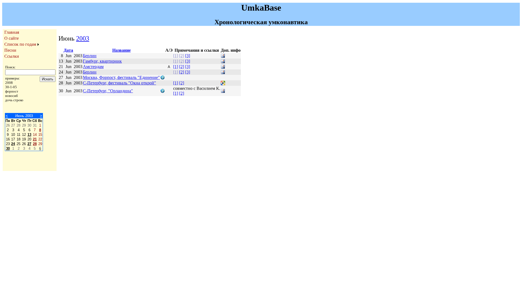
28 (35, 144)
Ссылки (11, 56)
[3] (187, 55)
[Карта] (162, 78)
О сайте (11, 38)
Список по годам (20, 44)
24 (13, 144)
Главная (11, 32)
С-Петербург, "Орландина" (108, 90)
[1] (175, 55)
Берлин (90, 55)
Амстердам (93, 66)
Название (121, 50)
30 (8, 148)
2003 (82, 38)
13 (29, 135)
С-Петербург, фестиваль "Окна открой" (119, 83)
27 (29, 144)
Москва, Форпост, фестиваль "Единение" (121, 77)
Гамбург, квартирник (102, 61)
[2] (181, 55)
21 (35, 139)
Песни (10, 50)
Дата (68, 50)
